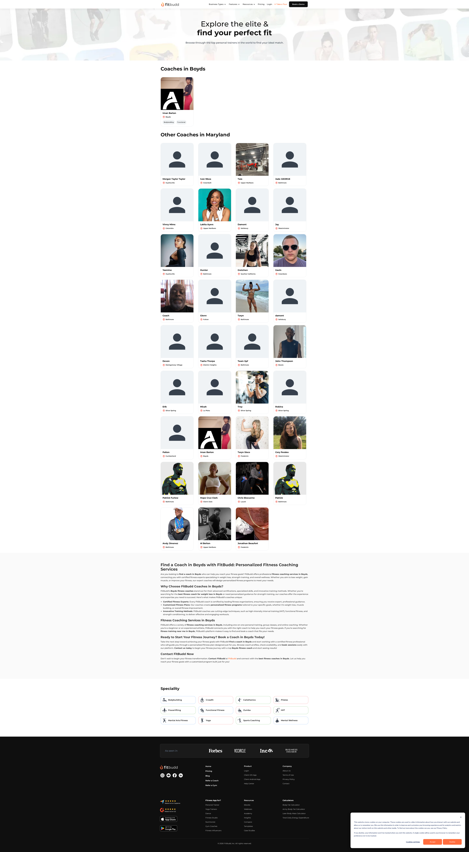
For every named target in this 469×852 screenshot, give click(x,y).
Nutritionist (210, 822)
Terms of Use (288, 775)
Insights (247, 818)
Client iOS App (250, 775)
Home (208, 766)
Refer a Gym (211, 785)
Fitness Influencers (213, 830)
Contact (286, 783)
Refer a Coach (212, 780)
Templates (248, 826)
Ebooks (247, 805)
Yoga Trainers (211, 809)
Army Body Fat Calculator (294, 809)
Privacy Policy (289, 779)
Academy (248, 813)
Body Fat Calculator (291, 805)
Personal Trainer (212, 805)
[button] (217, 4)
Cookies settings (413, 842)
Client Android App (252, 779)
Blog (207, 776)
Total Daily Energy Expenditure (296, 818)
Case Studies (249, 830)
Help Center (249, 783)
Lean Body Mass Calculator (294, 813)
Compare (248, 822)
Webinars (248, 809)
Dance (208, 813)
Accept (432, 842)
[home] (170, 4)
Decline (452, 842)
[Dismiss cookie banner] (461, 817)
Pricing (261, 4)
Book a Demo (298, 4)
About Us (287, 771)
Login (269, 4)
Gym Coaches (211, 826)
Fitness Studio (211, 818)
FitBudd (232, 658)
